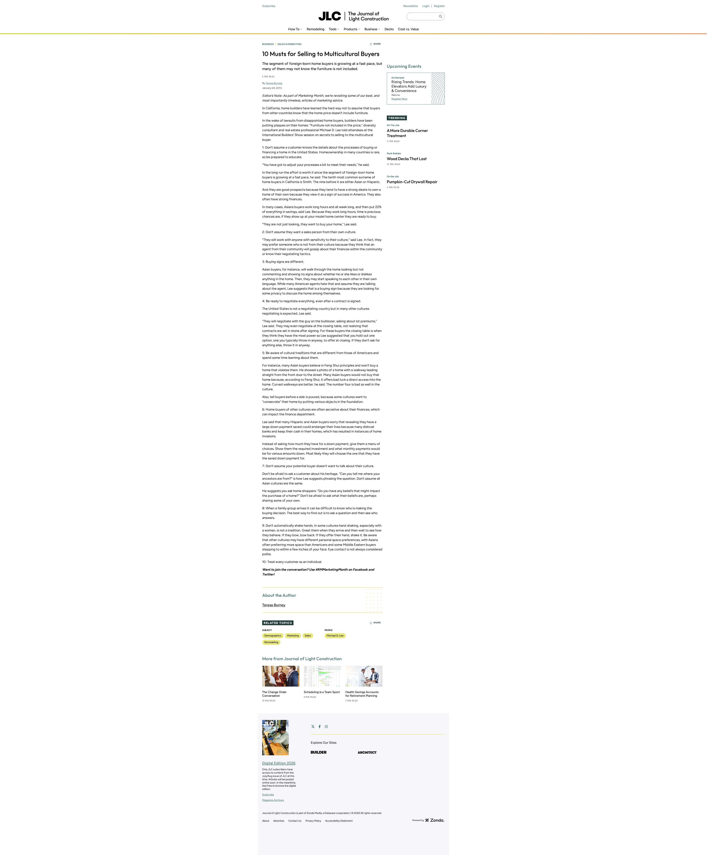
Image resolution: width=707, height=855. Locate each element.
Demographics (272, 635)
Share (377, 44)
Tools (332, 29)
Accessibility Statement (339, 820)
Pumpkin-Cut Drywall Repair (412, 181)
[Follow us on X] (313, 726)
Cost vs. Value (408, 29)
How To (293, 29)
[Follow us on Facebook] (319, 726)
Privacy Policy (313, 820)
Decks (389, 29)
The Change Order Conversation (274, 693)
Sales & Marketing (289, 44)
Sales (308, 635)
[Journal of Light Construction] (354, 16)
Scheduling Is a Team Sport (322, 692)
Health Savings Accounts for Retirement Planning (362, 693)
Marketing (293, 635)
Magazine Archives (273, 800)
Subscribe (268, 6)
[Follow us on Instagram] (326, 726)
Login (426, 6)
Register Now (399, 99)
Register (439, 6)
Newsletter (410, 6)
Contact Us (294, 820)
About (265, 820)
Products (350, 29)
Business (371, 29)
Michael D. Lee (335, 635)
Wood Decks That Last (407, 158)
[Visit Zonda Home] (428, 820)
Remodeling (315, 29)
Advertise (278, 820)
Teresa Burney (274, 83)
